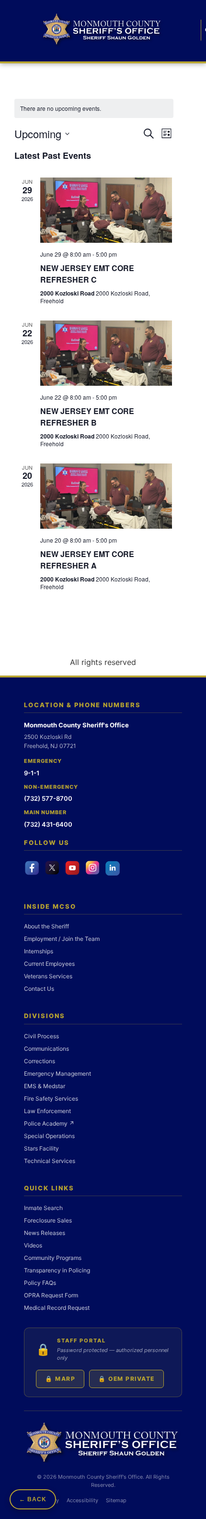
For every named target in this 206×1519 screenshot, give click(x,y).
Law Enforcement (47, 1111)
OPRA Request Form (51, 1295)
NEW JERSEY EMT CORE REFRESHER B (87, 416)
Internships (38, 951)
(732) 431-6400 (48, 824)
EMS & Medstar (44, 1086)
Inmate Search (43, 1207)
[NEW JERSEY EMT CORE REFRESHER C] (106, 210)
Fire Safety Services (51, 1098)
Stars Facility (41, 1148)
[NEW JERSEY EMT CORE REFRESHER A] (106, 496)
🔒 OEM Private (126, 1378)
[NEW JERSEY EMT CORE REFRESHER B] (106, 353)
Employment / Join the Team (62, 938)
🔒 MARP (60, 1378)
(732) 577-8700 (48, 798)
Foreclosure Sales (48, 1220)
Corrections (39, 1061)
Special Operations (49, 1135)
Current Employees (49, 963)
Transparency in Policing (57, 1270)
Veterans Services (48, 976)
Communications (46, 1048)
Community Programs (52, 1257)
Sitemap (116, 1500)
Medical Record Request (57, 1307)
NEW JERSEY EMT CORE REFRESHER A (87, 559)
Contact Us (39, 988)
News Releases (44, 1232)
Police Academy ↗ (49, 1123)
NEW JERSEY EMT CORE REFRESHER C (87, 273)
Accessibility (82, 1500)
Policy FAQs (40, 1282)
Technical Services (49, 1160)
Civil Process (41, 1036)
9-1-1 (31, 773)
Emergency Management (57, 1073)
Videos (33, 1245)
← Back (32, 1499)
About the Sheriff (46, 926)
